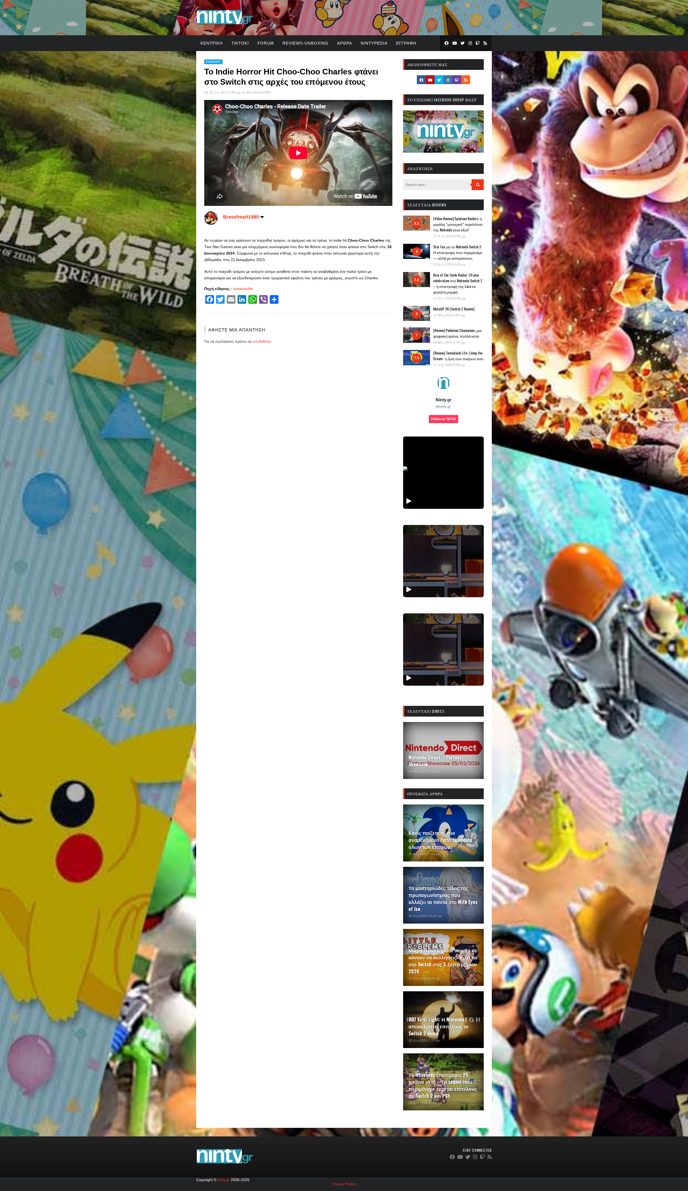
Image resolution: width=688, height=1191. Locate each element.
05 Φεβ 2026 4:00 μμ (424, 771)
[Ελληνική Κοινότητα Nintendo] (224, 25)
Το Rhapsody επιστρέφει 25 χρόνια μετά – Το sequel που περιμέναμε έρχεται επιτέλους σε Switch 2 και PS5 (442, 1085)
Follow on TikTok (443, 419)
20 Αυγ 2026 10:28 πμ (425, 915)
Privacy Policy (344, 1184)
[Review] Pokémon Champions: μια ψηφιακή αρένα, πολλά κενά (457, 333)
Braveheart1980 (258, 92)
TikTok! (240, 43)
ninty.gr (223, 1180)
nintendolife (243, 289)
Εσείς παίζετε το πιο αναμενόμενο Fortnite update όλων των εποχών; (440, 839)
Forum (265, 43)
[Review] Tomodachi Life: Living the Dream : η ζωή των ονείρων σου (458, 355)
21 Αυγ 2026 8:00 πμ (424, 978)
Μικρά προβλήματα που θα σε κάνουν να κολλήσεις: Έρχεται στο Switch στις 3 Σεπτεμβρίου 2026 (442, 961)
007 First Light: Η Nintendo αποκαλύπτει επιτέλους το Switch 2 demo (438, 1026)
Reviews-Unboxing (305, 43)
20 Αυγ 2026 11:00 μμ (425, 1102)
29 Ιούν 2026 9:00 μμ (449, 264)
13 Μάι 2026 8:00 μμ (449, 315)
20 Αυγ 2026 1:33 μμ (424, 1040)
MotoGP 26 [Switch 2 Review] (453, 309)
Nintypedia (374, 43)
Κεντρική (211, 43)
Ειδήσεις (213, 61)
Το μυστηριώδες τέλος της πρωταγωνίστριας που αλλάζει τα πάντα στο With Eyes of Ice (442, 898)
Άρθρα (344, 43)
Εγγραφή (406, 43)
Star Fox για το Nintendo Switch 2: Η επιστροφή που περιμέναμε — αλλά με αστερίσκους (457, 252)
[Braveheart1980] (211, 223)
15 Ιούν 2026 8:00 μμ (449, 298)
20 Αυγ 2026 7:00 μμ (424, 853)
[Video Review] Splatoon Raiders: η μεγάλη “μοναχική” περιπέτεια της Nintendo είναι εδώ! (457, 224)
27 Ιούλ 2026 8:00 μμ (449, 236)
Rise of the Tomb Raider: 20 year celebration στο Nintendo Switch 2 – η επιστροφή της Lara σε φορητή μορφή (457, 283)
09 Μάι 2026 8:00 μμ (449, 342)
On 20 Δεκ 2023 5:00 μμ (222, 92)
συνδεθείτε (262, 341)
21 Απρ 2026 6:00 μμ (449, 364)
